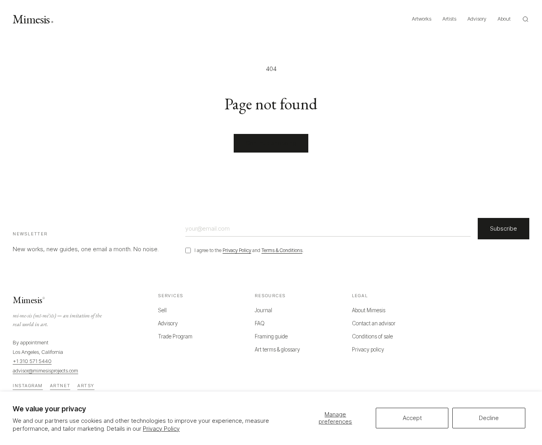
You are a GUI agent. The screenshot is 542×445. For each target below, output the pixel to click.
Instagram (28, 385)
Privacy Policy (161, 428)
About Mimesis (368, 310)
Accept (412, 418)
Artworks (421, 18)
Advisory (476, 18)
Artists (449, 18)
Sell (162, 310)
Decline (489, 418)
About (504, 18)
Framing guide (271, 336)
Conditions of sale (372, 336)
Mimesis (33, 19)
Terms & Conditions (281, 250)
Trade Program (175, 336)
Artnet (60, 385)
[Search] (525, 19)
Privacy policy (368, 349)
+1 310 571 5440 (32, 361)
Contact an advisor (374, 323)
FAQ (260, 323)
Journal (263, 310)
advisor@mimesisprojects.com (45, 370)
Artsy (85, 385)
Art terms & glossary (277, 349)
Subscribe (503, 228)
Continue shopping (271, 143)
